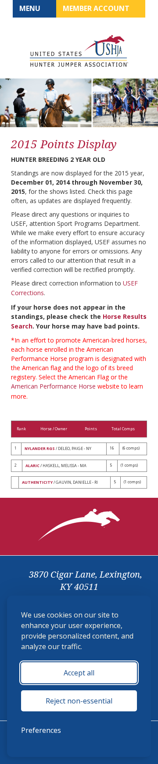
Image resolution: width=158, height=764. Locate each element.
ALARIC (32, 465)
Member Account (97, 8)
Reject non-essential (79, 701)
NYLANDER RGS (40, 448)
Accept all (79, 673)
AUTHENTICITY (37, 482)
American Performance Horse (53, 386)
